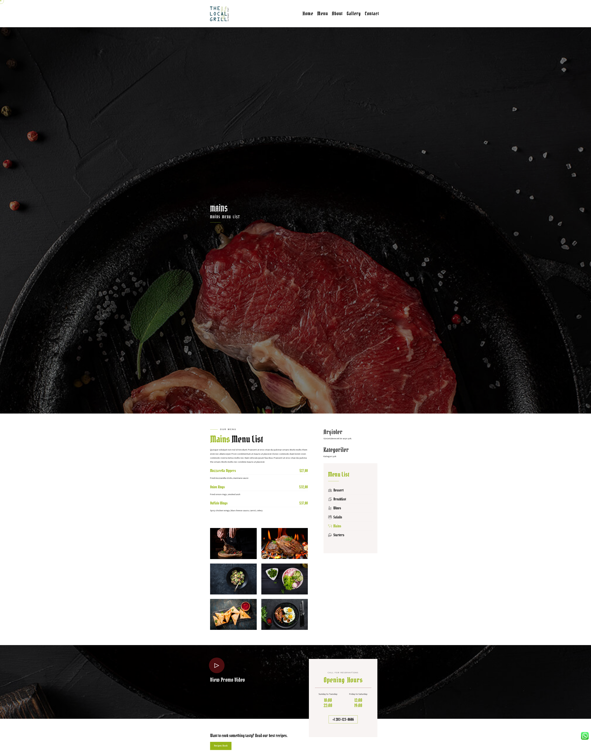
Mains (336, 526)
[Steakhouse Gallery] (233, 543)
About (337, 13)
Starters (338, 535)
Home (308, 13)
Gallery (354, 13)
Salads (337, 517)
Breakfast (339, 499)
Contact (372, 13)
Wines (336, 508)
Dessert (338, 490)
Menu (322, 13)
